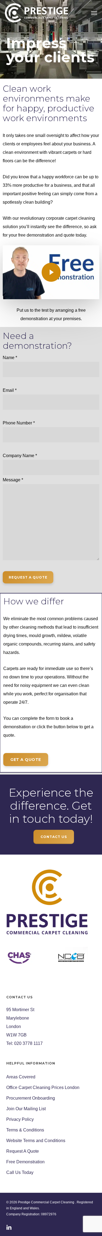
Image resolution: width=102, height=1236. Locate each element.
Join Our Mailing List (26, 1108)
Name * (10, 357)
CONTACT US (54, 837)
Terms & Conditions (25, 1130)
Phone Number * (19, 423)
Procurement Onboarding (30, 1098)
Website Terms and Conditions (35, 1140)
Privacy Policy (20, 1119)
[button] (94, 13)
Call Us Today (19, 1172)
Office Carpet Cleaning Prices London (42, 1087)
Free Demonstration (25, 1161)
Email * (10, 390)
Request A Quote (22, 1151)
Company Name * (20, 455)
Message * (13, 480)
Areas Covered (20, 1077)
